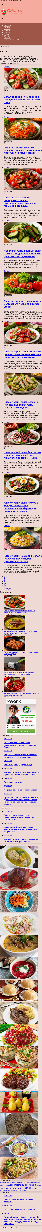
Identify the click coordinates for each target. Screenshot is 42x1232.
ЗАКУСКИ (7, 36)
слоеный (2, 1190)
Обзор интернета (14, 39)
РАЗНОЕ (7, 38)
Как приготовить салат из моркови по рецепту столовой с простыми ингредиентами (23, 150)
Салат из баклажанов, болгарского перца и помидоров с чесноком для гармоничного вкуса (20, 201)
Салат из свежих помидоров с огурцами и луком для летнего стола (22, 99)
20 (5, 585)
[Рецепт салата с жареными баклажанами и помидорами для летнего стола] (14, 609)
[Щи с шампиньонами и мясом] (19, 956)
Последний (8, 589)
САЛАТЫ (7, 30)
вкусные (7, 1182)
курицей (34, 1182)
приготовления (29, 1184)
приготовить (15, 1185)
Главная (7, 25)
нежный (2, 1185)
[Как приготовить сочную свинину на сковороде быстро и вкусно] (14, 650)
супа (10, 1190)
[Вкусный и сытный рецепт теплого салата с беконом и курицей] (19, 934)
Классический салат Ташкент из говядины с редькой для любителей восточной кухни (22, 455)
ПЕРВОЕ (7, 27)
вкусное (2, 1182)
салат (27, 1187)
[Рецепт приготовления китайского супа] (19, 1156)
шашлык (24, 1190)
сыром (14, 1190)
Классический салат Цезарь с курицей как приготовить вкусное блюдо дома (21, 405)
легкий (38, 1182)
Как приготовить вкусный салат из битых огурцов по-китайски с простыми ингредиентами (23, 253)
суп (6, 1190)
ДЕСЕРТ (7, 34)
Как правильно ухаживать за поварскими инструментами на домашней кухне (19, 673)
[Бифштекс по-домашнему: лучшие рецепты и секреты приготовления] (19, 1023)
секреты (35, 1188)
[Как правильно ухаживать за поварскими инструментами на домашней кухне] (14, 671)
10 (5, 583)
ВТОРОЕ (7, 29)
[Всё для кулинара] (11, 15)
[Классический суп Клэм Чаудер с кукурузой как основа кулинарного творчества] (14, 629)
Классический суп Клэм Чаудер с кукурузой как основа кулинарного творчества (21, 632)
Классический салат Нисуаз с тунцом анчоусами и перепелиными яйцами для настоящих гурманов (21, 506)
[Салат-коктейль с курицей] (19, 1067)
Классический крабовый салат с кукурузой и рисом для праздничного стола (23, 559)
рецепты (18, 1188)
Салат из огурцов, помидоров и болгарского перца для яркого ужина (22, 304)
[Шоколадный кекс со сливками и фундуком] (19, 890)
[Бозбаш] (19, 867)
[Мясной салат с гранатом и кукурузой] (19, 1045)
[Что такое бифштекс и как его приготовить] (19, 1090)
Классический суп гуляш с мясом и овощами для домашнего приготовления (21, 694)
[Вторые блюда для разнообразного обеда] (19, 1179)
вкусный (13, 1182)
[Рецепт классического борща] (19, 978)
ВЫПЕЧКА (8, 32)
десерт (24, 1182)
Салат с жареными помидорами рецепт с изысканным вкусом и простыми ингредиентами (23, 354)
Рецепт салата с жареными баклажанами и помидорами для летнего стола (19, 611)
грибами (19, 1182)
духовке (29, 1182)
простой (39, 1185)
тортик (19, 1190)
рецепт (3, 1188)
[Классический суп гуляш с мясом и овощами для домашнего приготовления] (14, 691)
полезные (7, 1185)
